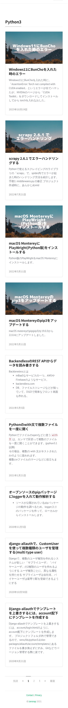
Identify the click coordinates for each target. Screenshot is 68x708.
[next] (45, 681)
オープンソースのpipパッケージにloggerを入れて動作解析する (33, 494)
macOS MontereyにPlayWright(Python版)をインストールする (33, 247)
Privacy (38, 695)
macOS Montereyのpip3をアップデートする (33, 322)
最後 (52, 681)
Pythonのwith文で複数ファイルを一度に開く (33, 426)
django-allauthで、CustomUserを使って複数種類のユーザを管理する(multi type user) (34, 548)
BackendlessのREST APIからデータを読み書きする (33, 363)
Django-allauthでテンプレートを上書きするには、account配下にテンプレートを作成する (33, 613)
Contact (29, 695)
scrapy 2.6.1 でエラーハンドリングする (33, 160)
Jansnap (32, 701)
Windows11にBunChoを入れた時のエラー (33, 71)
